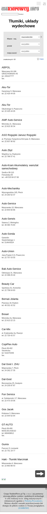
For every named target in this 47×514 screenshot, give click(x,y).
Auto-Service (9, 203)
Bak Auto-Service (11, 268)
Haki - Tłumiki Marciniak (15, 459)
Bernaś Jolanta (10, 299)
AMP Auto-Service (12, 120)
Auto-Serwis (8, 218)
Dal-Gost (7, 379)
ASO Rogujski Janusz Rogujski (19, 135)
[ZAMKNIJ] (23, 508)
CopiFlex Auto (9, 344)
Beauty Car (8, 283)
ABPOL (6, 67)
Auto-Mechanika (11, 188)
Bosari (5, 314)
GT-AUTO (7, 424)
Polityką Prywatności (33, 501)
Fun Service (8, 394)
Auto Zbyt (7, 150)
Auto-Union (8, 251)
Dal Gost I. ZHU (10, 364)
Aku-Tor (6, 87)
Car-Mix (6, 329)
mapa (41, 59)
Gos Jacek (7, 409)
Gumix (5, 444)
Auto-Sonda (8, 233)
